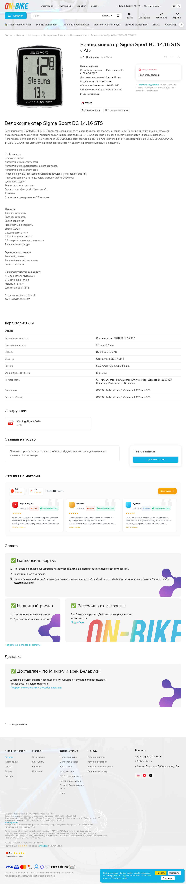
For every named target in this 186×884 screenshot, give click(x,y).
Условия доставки (97, 761)
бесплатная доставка (149, 84)
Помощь (92, 750)
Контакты (37, 771)
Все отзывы (166, 491)
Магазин (37, 750)
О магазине (38, 757)
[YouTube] (144, 775)
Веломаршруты (68, 757)
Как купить (38, 761)
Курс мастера (67, 771)
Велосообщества (69, 761)
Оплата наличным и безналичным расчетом (51, 872)
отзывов (43, 845)
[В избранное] (165, 57)
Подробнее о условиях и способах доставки (36, 687)
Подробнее (77, 622)
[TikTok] (151, 775)
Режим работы (11, 822)
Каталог (9, 757)
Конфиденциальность (16, 875)
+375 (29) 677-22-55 (129, 6)
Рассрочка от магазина (100, 766)
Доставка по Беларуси (16, 872)
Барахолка (66, 766)
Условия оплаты (96, 757)
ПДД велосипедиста (71, 776)
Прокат (8, 766)
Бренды (9, 776)
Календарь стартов (70, 781)
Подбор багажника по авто (72, 787)
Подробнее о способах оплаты (22, 645)
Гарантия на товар (97, 771)
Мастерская (11, 761)
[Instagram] (138, 775)
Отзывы (36, 766)
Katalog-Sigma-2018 (29, 421)
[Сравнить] (172, 57)
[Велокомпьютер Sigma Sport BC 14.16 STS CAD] (39, 76)
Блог (62, 793)
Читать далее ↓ (18, 527)
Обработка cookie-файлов (41, 875)
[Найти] (118, 15)
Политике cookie (119, 878)
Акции (8, 771)
